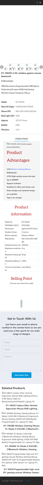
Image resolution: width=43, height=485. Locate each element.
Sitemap (28, 481)
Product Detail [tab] (21, 138)
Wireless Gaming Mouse (21, 169)
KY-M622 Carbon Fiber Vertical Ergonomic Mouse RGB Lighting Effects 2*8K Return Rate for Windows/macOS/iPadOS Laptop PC (21, 407)
